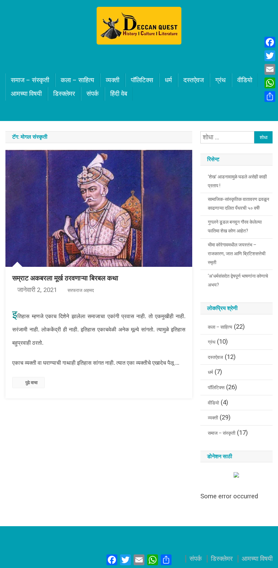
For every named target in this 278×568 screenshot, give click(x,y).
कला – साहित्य (77, 80)
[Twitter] (270, 56)
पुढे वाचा (31, 382)
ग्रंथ (220, 80)
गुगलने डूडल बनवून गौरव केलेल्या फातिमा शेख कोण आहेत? (235, 226)
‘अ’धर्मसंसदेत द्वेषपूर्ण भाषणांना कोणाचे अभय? (238, 280)
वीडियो (244, 80)
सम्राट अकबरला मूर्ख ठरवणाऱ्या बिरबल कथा (65, 278)
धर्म (168, 80)
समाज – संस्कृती (30, 80)
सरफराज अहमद (80, 290)
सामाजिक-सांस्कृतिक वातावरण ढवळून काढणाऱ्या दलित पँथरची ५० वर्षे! (238, 203)
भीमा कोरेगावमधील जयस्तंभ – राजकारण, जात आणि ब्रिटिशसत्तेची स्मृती (236, 253)
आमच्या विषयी (26, 94)
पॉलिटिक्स (142, 80)
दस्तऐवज (193, 80)
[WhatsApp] (270, 83)
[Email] (270, 69)
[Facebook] (270, 42)
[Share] (270, 96)
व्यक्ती (112, 80)
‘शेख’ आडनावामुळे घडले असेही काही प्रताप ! (237, 181)
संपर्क (92, 94)
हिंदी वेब (118, 94)
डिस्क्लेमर (64, 94)
